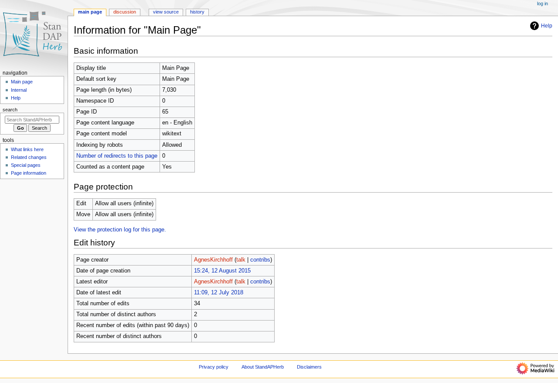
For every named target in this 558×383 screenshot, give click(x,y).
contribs (260, 260)
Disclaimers (309, 366)
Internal (19, 90)
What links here (27, 149)
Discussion (124, 11)
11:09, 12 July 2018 (218, 293)
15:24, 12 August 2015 (222, 271)
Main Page (90, 11)
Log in (542, 3)
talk (240, 260)
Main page (22, 81)
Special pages (26, 165)
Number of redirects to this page (116, 156)
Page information (28, 173)
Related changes (29, 157)
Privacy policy (213, 366)
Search (10, 109)
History (197, 11)
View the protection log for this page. (120, 230)
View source (166, 11)
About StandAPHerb (263, 366)
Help (546, 26)
